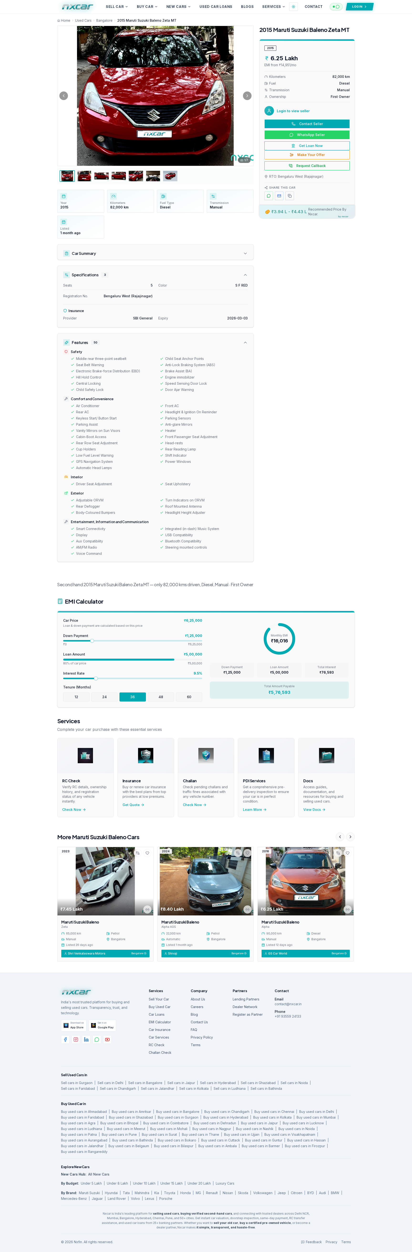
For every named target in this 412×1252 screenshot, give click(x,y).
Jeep (282, 1193)
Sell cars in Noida (294, 1083)
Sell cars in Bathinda (266, 1088)
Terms (196, 1045)
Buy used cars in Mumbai (316, 1117)
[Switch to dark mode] (293, 6)
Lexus (149, 1198)
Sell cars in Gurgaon (77, 1083)
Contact (314, 7)
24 (104, 697)
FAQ (194, 1030)
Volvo (135, 1198)
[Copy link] (147, 909)
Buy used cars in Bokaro (177, 1140)
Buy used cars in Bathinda (132, 1140)
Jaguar (97, 1198)
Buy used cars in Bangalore (177, 1112)
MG (198, 1193)
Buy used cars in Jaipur (259, 1123)
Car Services (159, 1037)
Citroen (296, 1193)
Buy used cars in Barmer (261, 1146)
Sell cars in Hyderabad (218, 1083)
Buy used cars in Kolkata (272, 1117)
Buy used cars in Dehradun (215, 1123)
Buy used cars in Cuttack (220, 1140)
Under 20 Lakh (199, 1183)
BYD (310, 1193)
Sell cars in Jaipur (181, 1083)
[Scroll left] (340, 837)
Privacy (331, 1242)
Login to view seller (293, 111)
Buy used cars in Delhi (316, 1112)
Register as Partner (248, 1014)
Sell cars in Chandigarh (118, 1088)
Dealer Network (245, 1007)
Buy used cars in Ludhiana (81, 1129)
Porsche (165, 1198)
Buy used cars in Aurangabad (84, 1140)
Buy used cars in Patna (79, 1134)
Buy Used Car (159, 1007)
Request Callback (311, 166)
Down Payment (75, 636)
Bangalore (104, 20)
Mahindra (142, 1193)
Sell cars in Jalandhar (157, 1088)
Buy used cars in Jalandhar (82, 1146)
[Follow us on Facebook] (65, 1039)
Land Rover (117, 1198)
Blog (194, 1014)
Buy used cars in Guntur (263, 1140)
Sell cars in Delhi (110, 1083)
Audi (322, 1193)
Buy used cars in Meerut (126, 1129)
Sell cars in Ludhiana (230, 1088)
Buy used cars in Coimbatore (166, 1123)
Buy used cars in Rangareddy (84, 1152)
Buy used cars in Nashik (254, 1129)
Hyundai (111, 1193)
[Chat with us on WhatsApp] (336, 6)
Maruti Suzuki (89, 1193)
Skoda (243, 1193)
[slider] (92, 641)
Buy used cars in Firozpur (305, 1146)
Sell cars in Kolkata (194, 1088)
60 (189, 697)
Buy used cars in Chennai (274, 1112)
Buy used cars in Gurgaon (178, 1117)
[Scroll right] (350, 837)
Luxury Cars (225, 1183)
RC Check (157, 1045)
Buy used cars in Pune (119, 1134)
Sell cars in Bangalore (145, 1083)
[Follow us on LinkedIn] (86, 1039)
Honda (185, 1193)
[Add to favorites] (147, 853)
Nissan (228, 1193)
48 (161, 697)
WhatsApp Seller (311, 135)
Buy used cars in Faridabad (82, 1117)
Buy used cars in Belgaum (128, 1146)
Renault (212, 1193)
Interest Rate (74, 673)
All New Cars (98, 1174)
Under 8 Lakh (117, 1183)
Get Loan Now (311, 146)
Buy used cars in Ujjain (241, 1134)
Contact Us (199, 1022)
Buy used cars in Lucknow (303, 1123)
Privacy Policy (202, 1037)
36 (132, 697)
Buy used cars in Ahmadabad (84, 1112)
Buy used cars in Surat (159, 1134)
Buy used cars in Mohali (168, 1129)
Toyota (169, 1193)
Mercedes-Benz (74, 1198)
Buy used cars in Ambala (217, 1146)
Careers (197, 1007)
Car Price (70, 620)
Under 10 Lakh (144, 1183)
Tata (126, 1193)
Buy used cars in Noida (296, 1129)
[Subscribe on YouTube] (107, 1039)
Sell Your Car (159, 999)
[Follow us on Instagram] (76, 1039)
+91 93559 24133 (288, 1016)
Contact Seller (311, 124)
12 (76, 697)
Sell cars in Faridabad (78, 1088)
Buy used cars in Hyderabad (225, 1117)
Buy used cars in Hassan (306, 1140)
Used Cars (83, 20)
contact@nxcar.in (288, 1004)
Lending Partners (246, 999)
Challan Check (160, 1052)
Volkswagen (263, 1193)
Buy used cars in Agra (78, 1123)
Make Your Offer (311, 155)
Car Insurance (159, 1030)
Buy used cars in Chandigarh (226, 1112)
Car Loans (157, 1014)
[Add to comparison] (138, 853)
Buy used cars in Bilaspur (173, 1146)
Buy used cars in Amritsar (131, 1112)
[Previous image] (63, 95)
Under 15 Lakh (171, 1183)
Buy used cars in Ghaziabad (131, 1117)
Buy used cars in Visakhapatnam (289, 1134)
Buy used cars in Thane (200, 1134)
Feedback (314, 1242)
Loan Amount (74, 654)
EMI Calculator (160, 1022)
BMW (335, 1193)
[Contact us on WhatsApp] (97, 1039)
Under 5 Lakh (91, 1183)
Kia (156, 1193)
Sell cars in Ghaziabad (258, 1083)
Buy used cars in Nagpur (211, 1129)
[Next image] (247, 95)
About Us (198, 999)
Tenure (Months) (77, 687)
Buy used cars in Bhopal (119, 1123)
